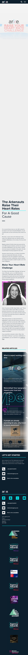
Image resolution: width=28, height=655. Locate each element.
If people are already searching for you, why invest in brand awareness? (15, 422)
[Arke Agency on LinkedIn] (3, 498)
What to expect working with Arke (15, 356)
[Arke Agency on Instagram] (17, 498)
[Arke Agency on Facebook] (10, 498)
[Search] (21, 2)
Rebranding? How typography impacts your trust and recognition (15, 390)
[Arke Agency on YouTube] (24, 498)
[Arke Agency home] (5, 2)
